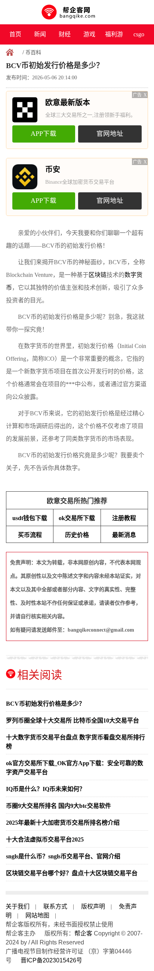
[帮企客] (77, 12)
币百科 (33, 52)
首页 (15, 34)
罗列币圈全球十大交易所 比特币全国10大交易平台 (72, 720)
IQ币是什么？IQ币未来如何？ (45, 789)
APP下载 (43, 133)
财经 (65, 34)
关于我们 (18, 906)
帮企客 (83, 933)
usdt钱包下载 (29, 518)
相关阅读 (39, 675)
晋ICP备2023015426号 (51, 960)
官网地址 (109, 133)
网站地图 (37, 915)
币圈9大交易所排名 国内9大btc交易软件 (58, 806)
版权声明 (93, 906)
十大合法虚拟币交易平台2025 (45, 839)
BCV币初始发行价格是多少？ (45, 703)
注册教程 (124, 518)
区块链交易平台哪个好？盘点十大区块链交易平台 (72, 873)
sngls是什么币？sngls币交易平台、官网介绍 (63, 856)
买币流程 (30, 535)
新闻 (40, 34)
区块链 (98, 275)
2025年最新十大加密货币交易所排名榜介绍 (63, 822)
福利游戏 (114, 38)
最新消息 (124, 535)
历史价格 (77, 535)
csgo (138, 34)
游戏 (89, 34)
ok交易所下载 (77, 518)
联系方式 (55, 906)
